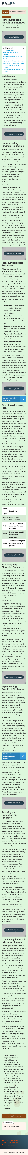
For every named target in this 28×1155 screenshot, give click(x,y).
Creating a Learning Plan (11, 59)
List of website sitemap (10, 1140)
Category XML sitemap (10, 1142)
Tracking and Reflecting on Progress (11, 66)
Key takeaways (9, 50)
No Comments (16, 27)
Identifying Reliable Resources (12, 57)
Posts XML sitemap (8, 1145)
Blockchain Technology (11, 1126)
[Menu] (25, 3)
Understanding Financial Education (10, 53)
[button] (7, 1108)
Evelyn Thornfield (10, 1055)
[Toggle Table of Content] (22, 48)
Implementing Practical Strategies (13, 63)
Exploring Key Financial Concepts (13, 61)
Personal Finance (6, 16)
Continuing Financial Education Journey (13, 70)
